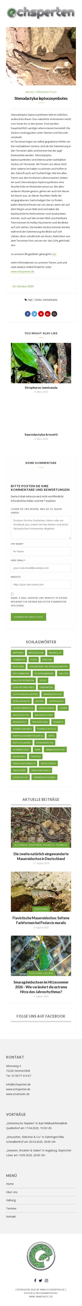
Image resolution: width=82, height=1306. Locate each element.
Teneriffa (36, 756)
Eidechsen (18, 666)
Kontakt (11, 1216)
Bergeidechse (36, 652)
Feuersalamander (44, 673)
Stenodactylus (46, 92)
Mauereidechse (21, 715)
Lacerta (39, 701)
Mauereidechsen (44, 715)
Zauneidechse (20, 777)
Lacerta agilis (56, 701)
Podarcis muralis (22, 729)
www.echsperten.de (22, 271)
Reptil (51, 735)
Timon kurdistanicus (24, 763)
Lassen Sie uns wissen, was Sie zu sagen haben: (36, 511)
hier (54, 254)
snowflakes (19, 756)
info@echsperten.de (18, 1084)
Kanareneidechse (52, 694)
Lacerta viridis (46, 708)
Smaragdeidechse (55, 749)
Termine (11, 1208)
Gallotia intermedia (23, 680)
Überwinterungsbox (44, 777)
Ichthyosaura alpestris (25, 694)
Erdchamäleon (21, 673)
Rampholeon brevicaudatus (28, 735)
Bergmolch (55, 652)
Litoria (63, 708)
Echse (34, 659)
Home (10, 1184)
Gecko (29, 92)
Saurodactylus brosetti (41, 434)
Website (16, 576)
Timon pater (19, 770)
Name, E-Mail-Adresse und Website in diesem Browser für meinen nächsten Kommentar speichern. (39, 601)
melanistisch (20, 722)
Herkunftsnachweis (23, 687)
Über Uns (12, 1192)
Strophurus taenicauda (41, 387)
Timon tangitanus (40, 770)
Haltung (11, 1200)
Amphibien (18, 652)
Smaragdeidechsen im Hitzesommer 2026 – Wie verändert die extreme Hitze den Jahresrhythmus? (41, 987)
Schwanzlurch (21, 749)
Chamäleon (19, 659)
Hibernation (46, 687)
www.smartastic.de (18, 1094)
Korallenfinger (21, 701)
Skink (37, 749)
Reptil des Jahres (22, 742)
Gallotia (63, 673)
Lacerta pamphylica (23, 708)
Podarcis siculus (46, 729)
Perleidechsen (40, 722)
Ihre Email (18, 560)
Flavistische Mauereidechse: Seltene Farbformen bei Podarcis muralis (41, 920)
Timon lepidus (48, 763)
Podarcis (58, 722)
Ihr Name (17, 543)
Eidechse (47, 659)
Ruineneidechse (44, 742)
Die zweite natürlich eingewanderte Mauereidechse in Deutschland (41, 856)
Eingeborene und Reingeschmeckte (48, 666)
